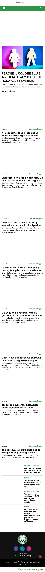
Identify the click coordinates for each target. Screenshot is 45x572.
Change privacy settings (23, 556)
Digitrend (35, 570)
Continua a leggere (9, 91)
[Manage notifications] (40, 556)
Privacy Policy (22, 553)
